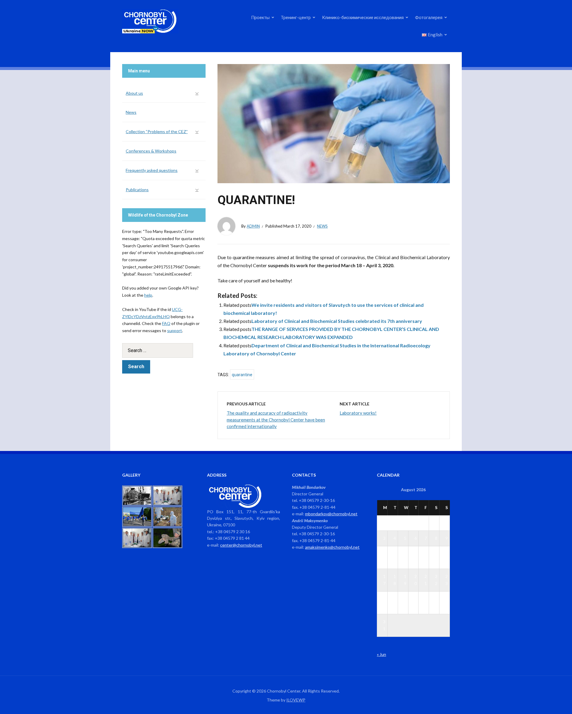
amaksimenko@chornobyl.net (332, 547)
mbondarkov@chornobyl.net (331, 513)
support (174, 330)
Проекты (260, 17)
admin (253, 226)
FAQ (166, 323)
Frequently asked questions (152, 170)
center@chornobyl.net (241, 544)
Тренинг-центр (296, 17)
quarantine (242, 374)
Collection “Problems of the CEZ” (157, 131)
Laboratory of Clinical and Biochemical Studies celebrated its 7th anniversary (336, 321)
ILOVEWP (295, 699)
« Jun (381, 654)
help (148, 295)
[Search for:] (164, 350)
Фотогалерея (428, 17)
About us (134, 93)
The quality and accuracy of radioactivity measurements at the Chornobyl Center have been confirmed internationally (276, 419)
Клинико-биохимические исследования (363, 17)
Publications (137, 189)
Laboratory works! (358, 413)
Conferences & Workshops (151, 150)
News (322, 226)
